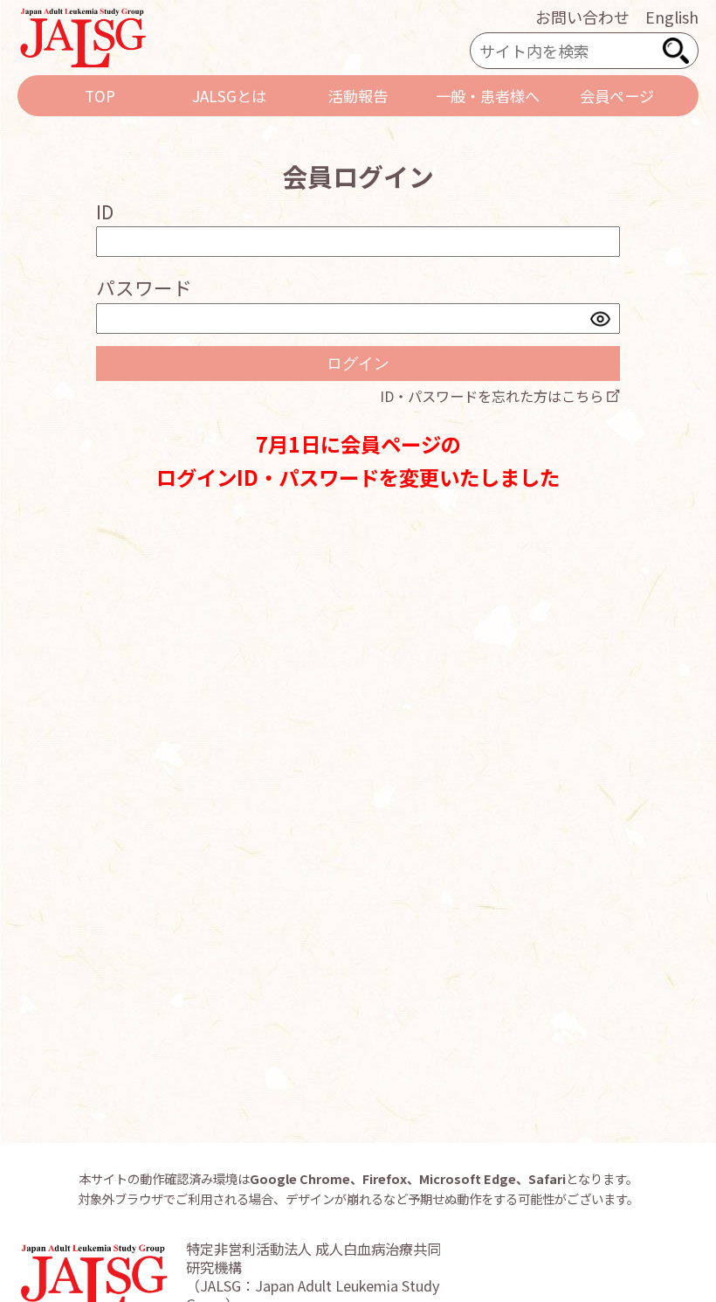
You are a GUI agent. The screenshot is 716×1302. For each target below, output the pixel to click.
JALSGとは (229, 96)
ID (105, 211)
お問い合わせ (582, 16)
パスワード (144, 287)
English (672, 16)
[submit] (675, 50)
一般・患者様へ (488, 96)
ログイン (358, 363)
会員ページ (617, 96)
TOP (100, 96)
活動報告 (358, 96)
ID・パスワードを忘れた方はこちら (491, 395)
